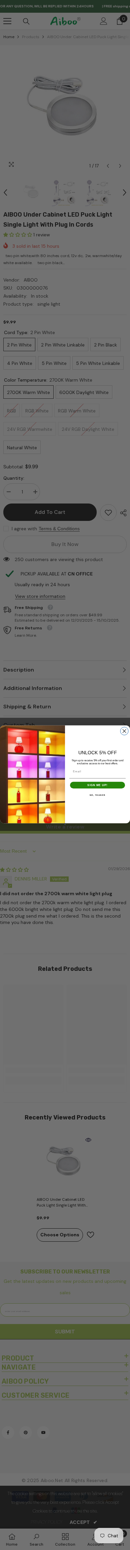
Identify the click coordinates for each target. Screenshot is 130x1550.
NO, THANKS (98, 795)
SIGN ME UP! (97, 784)
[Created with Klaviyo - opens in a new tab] (65, 824)
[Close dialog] (124, 731)
